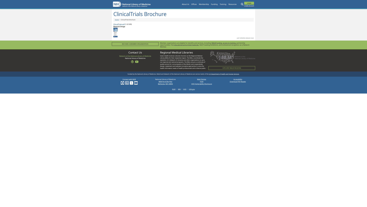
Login (249, 3)
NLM (173, 89)
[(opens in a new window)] (115, 32)
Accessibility (237, 79)
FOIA (201, 82)
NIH (179, 89)
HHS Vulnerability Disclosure (201, 84)
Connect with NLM (129, 79)
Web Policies (201, 79)
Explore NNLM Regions (232, 68)
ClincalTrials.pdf (119, 24)
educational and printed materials (186, 45)
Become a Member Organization (135, 44)
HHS (184, 89)
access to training (229, 43)
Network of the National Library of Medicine (135, 56)
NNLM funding (217, 43)
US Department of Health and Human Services (224, 74)
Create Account (249, 6)
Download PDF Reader (238, 82)
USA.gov (192, 89)
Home (117, 20)
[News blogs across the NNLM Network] (133, 62)
